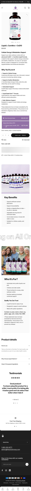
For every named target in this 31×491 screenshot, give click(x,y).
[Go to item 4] (17, 42)
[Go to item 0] (12, 42)
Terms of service (18, 482)
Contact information (15, 484)
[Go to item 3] (15, 42)
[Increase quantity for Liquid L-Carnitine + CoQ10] (8, 135)
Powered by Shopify (20, 480)
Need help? (27, 139)
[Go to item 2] (14, 42)
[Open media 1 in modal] (27, 14)
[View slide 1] (14, 403)
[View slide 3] (17, 403)
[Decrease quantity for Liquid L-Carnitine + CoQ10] (3, 135)
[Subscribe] (27, 464)
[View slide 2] (15, 403)
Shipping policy (25, 482)
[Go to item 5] (19, 42)
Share (4, 139)
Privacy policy (11, 482)
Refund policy (6, 482)
